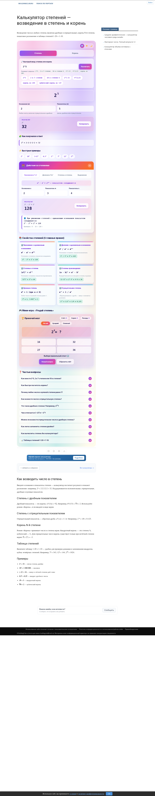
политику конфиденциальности (91, 793)
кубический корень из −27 (50, 83)
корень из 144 (29, 83)
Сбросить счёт (65, 362)
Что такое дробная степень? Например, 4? (40, 406)
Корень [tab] (75, 53)
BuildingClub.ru (25, 3)
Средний (55, 323)
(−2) (36, 156)
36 (74, 350)
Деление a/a (47, 175)
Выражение (82, 175)
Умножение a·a (30, 175)
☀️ (87, 46)
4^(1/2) (77, 78)
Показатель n (74, 188)
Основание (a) (24, 104)
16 (38, 342)
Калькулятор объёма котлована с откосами (117, 48)
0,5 (44, 156)
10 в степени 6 (53, 78)
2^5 (24, 78)
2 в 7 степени (36, 78)
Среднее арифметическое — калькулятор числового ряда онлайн (121, 36)
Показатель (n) (63, 104)
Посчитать (85, 67)
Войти (150, 2)
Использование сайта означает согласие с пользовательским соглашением (51, 629)
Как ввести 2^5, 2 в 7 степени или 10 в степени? (41, 378)
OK (109, 794)
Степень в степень (65, 175)
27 (38, 350)
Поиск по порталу (44, 3)
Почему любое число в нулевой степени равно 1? (42, 392)
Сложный (66, 323)
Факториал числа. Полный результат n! (120, 42)
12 (65, 156)
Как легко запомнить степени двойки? (37, 426)
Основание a (26, 188)
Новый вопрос (47, 362)
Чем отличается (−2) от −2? (33, 413)
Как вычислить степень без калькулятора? (39, 433)
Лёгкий (45, 323)
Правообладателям (131, 629)
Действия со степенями (35, 165)
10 (28, 156)
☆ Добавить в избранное (29, 468)
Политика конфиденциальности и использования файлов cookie (101, 629)
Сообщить (109, 610)
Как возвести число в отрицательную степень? (41, 399)
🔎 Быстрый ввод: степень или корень (36, 62)
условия (72, 793)
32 (74, 342)
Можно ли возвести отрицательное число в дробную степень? (47, 420)
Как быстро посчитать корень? (34, 385)
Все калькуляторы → (87, 468)
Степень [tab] (38, 53)
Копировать (84, 124)
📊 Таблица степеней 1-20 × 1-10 (35, 440)
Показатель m (50, 188)
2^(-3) (67, 78)
